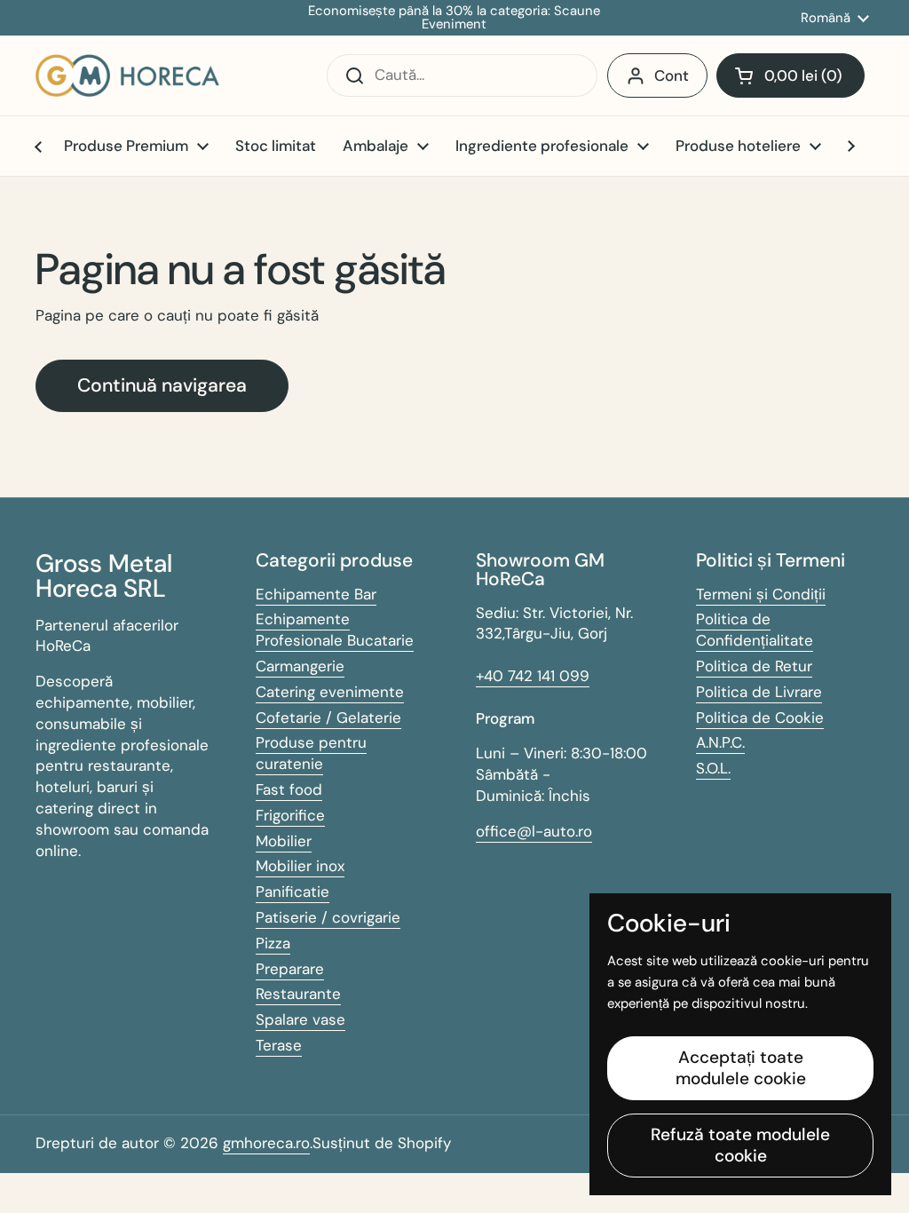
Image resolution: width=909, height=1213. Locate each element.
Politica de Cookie (760, 717)
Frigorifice (290, 815)
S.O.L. (713, 768)
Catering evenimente (330, 692)
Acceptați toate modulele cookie (741, 1068)
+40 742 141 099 (532, 676)
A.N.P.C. (720, 742)
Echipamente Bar (316, 594)
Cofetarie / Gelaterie (328, 717)
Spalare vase (300, 1019)
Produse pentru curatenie (311, 753)
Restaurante (298, 993)
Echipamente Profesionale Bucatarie (335, 629)
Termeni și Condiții (761, 594)
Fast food (289, 789)
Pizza (273, 943)
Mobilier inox (300, 866)
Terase (279, 1045)
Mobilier (284, 841)
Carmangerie (300, 666)
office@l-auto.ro (534, 831)
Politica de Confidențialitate (754, 629)
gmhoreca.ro (266, 1143)
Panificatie (292, 891)
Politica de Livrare (759, 692)
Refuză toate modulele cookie (740, 1145)
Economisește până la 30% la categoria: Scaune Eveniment (454, 17)
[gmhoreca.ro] (127, 75)
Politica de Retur (754, 666)
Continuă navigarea (162, 385)
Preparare (290, 969)
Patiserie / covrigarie (328, 917)
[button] (790, 75)
